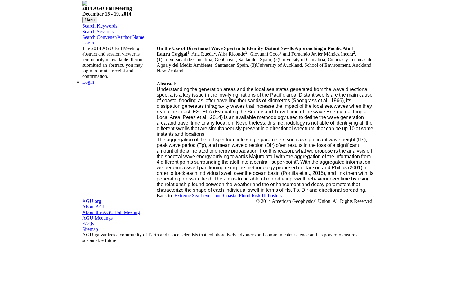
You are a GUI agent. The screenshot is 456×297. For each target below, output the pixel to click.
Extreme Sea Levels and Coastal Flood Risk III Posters (228, 195)
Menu (90, 20)
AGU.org (91, 201)
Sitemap (90, 229)
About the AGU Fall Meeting (111, 212)
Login (88, 42)
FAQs (88, 223)
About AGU (94, 206)
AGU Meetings (97, 218)
